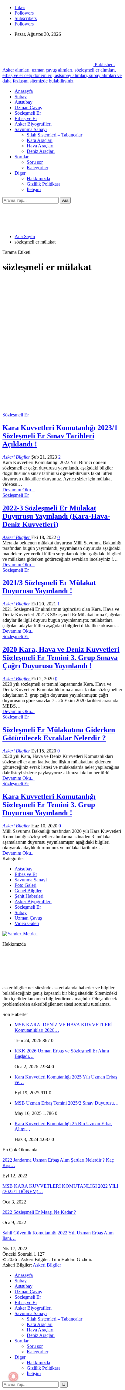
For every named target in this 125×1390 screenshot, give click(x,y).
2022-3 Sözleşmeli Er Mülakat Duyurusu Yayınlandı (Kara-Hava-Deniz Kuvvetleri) (56, 516)
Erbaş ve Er (26, 118)
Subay (21, 96)
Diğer (20, 173)
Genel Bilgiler (28, 890)
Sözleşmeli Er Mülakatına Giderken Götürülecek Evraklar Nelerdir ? (58, 734)
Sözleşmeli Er (28, 113)
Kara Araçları (39, 140)
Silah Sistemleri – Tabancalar (54, 134)
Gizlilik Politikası (43, 184)
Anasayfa (24, 91)
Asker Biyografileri (33, 123)
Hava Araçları (40, 145)
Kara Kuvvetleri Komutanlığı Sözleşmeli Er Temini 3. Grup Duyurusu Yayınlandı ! (49, 805)
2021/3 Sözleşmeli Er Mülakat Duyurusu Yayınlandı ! (49, 587)
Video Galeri (27, 923)
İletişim (34, 189)
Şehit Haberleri (29, 896)
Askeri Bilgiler (47, 1264)
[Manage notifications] (13, 1377)
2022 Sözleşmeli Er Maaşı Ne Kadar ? (39, 1212)
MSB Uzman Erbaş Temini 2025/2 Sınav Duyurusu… (67, 1103)
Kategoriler (37, 167)
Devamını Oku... (18, 489)
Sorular (22, 156)
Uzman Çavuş (28, 107)
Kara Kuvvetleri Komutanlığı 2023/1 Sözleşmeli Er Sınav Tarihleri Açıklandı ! (60, 436)
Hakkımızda (38, 178)
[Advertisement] (62, 341)
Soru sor (35, 162)
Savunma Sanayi (31, 129)
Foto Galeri (25, 885)
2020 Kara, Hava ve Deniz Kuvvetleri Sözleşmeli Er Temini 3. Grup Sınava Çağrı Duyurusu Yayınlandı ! (61, 657)
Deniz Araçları (41, 151)
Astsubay (23, 102)
